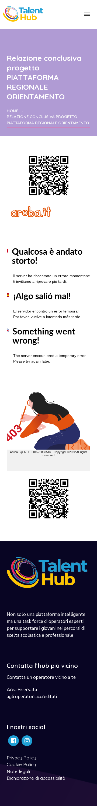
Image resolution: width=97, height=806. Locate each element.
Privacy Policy (21, 757)
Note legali (18, 771)
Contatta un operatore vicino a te (41, 677)
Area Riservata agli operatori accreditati (32, 693)
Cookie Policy (21, 764)
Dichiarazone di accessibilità (36, 778)
